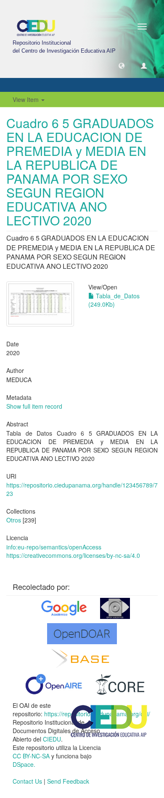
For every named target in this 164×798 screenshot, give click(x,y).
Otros (13, 520)
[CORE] (120, 684)
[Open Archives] (115, 608)
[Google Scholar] (63, 608)
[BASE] (82, 658)
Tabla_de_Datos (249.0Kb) (114, 300)
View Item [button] (26, 99)
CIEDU (52, 739)
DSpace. (24, 764)
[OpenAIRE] (53, 684)
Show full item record (34, 406)
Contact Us (27, 781)
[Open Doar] (82, 633)
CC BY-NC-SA (31, 756)
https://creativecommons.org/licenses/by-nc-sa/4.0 (73, 555)
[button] (121, 65)
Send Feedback (68, 781)
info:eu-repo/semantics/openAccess (53, 547)
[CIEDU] (109, 720)
